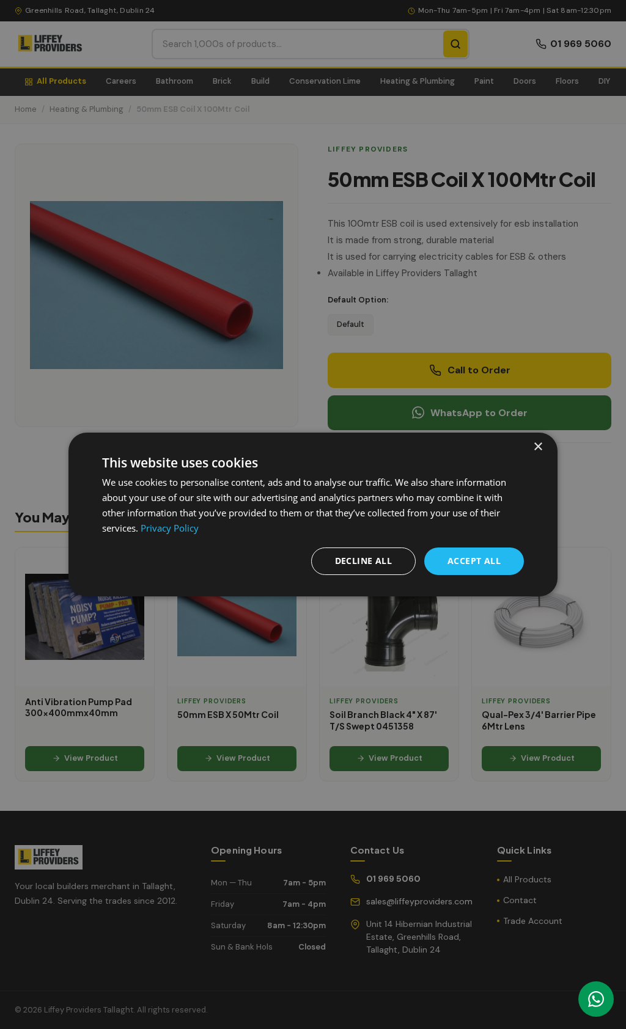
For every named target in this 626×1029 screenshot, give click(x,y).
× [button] (537, 447)
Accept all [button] (474, 560)
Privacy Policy (170, 528)
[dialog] (313, 514)
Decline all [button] (363, 560)
